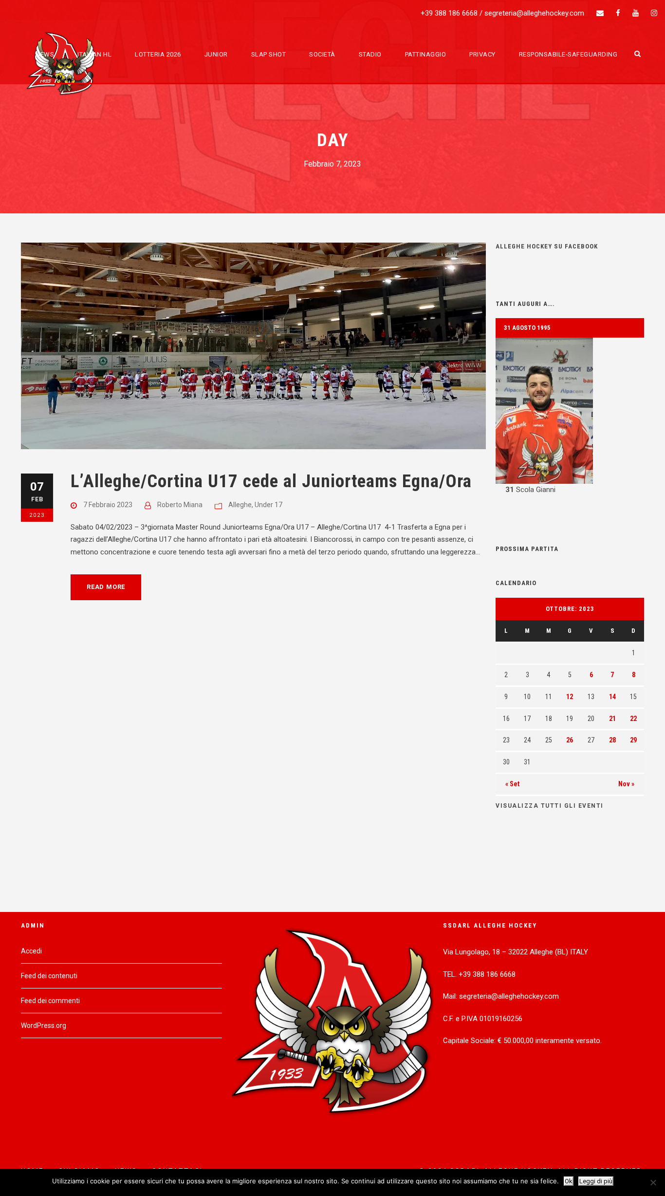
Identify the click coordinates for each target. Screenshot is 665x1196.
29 (633, 740)
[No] (653, 1182)
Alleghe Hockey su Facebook (547, 246)
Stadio (370, 54)
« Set (512, 784)
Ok (569, 1181)
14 (612, 697)
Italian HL (94, 54)
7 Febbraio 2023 (107, 505)
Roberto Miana (180, 505)
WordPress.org (43, 1025)
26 (569, 740)
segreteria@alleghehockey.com (534, 13)
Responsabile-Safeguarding (568, 54)
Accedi (31, 951)
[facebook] (618, 13)
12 (569, 697)
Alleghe (240, 505)
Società (322, 54)
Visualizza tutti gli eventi (550, 805)
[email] (600, 13)
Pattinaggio (425, 54)
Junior (216, 54)
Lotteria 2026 (158, 54)
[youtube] (635, 13)
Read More (106, 586)
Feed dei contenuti (49, 976)
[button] (570, 417)
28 (612, 740)
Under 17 (268, 505)
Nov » (626, 784)
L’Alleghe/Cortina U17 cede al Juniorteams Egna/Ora (271, 481)
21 (612, 718)
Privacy (482, 54)
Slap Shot (268, 54)
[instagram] (654, 13)
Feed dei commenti (50, 1001)
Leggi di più (595, 1181)
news (45, 54)
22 (633, 718)
